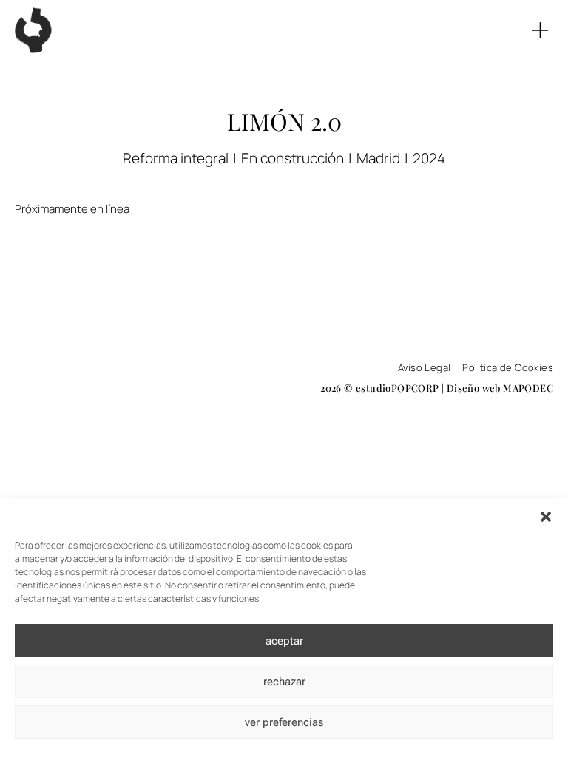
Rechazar (284, 681)
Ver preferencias (284, 722)
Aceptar (284, 641)
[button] (545, 516)
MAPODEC (528, 387)
